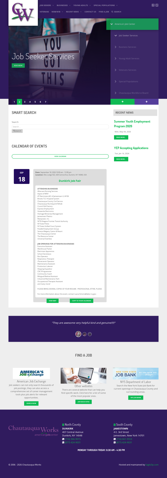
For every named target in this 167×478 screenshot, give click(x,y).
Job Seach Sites (83, 402)
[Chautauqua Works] (33, 430)
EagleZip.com (152, 465)
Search (15, 122)
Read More (18, 65)
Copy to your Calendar (81, 301)
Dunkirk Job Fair (70, 181)
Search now (31, 403)
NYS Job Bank (136, 398)
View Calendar (60, 156)
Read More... (121, 137)
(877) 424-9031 (73, 442)
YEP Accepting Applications (131, 148)
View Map (52, 301)
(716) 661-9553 (124, 439)
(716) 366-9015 (73, 439)
